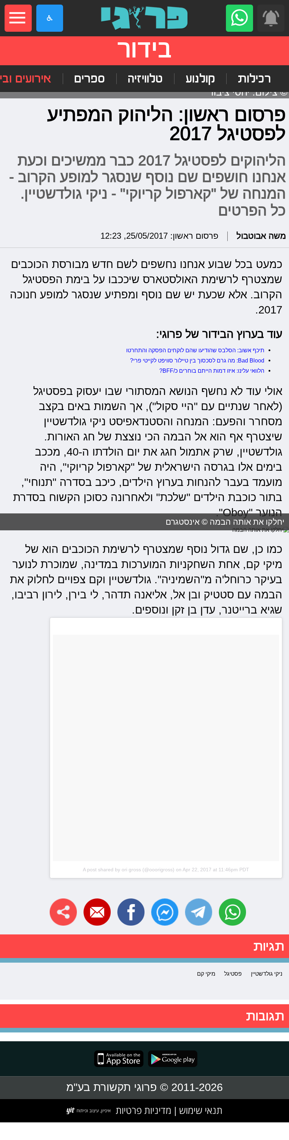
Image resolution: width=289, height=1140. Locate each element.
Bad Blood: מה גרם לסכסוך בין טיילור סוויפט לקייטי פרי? (197, 360)
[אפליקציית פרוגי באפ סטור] (118, 1058)
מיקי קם (206, 973)
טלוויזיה (145, 78)
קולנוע (200, 78)
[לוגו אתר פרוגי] (144, 18)
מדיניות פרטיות (143, 1110)
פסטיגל (233, 973)
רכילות (254, 78)
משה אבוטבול (261, 236)
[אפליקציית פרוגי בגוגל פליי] (170, 1058)
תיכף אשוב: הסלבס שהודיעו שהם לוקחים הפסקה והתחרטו (195, 350)
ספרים (89, 78)
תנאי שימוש (199, 1110)
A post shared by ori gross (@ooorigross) (128, 869)
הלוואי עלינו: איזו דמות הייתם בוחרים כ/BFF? (211, 370)
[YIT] (89, 1110)
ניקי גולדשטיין (266, 973)
